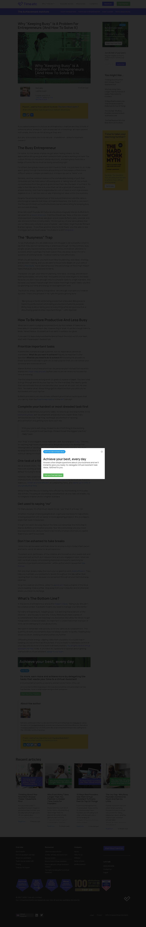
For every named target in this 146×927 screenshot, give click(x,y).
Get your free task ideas (53, 475)
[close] (102, 452)
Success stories (66, 3)
